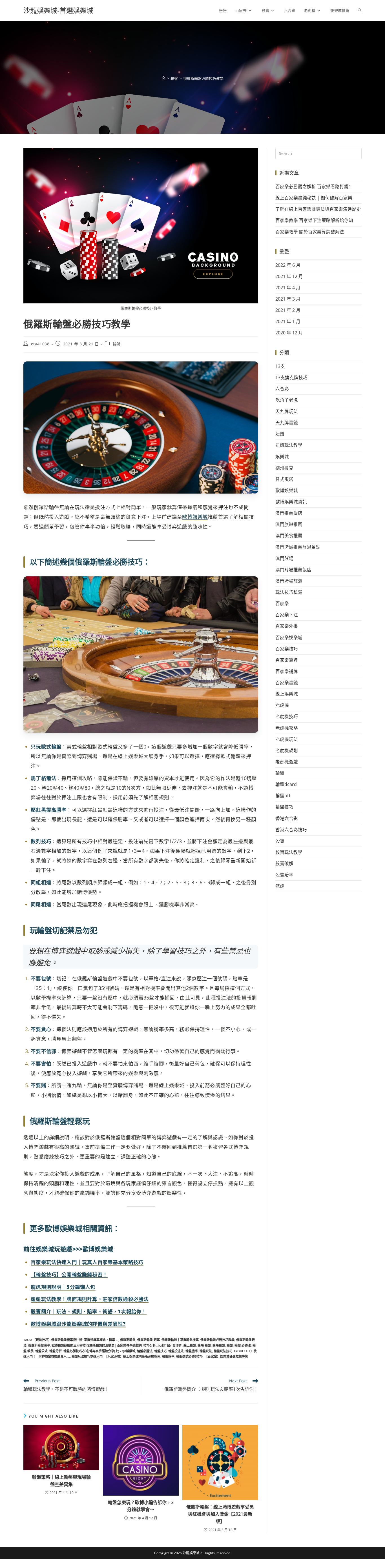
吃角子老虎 (286, 400)
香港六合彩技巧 (291, 830)
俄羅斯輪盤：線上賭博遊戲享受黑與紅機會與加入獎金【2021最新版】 (220, 1514)
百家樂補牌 (286, 671)
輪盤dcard (286, 784)
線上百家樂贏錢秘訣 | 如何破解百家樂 (313, 198)
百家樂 (282, 603)
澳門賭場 (284, 558)
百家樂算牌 (286, 660)
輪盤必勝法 (144, 1351)
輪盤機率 (191, 1351)
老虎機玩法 (286, 739)
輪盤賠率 (168, 1356)
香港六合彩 (286, 818)
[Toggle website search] (360, 10)
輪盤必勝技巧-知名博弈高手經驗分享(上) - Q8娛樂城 (99, 1351)
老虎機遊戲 (286, 762)
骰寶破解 (284, 863)
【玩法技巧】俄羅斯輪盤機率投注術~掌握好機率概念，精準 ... (75, 1340)
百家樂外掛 (286, 626)
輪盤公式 (41, 1351)
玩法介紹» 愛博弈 (170, 1345)
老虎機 (282, 705)
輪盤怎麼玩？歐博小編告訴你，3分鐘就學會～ (141, 1506)
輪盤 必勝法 (242, 1345)
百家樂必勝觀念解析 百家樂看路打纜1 (313, 186)
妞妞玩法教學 (288, 445)
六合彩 (282, 389)
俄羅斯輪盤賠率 (39, 1345)
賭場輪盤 (219, 1345)
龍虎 (279, 886)
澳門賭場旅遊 (288, 581)
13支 (280, 366)
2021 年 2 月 (287, 310)
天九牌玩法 (286, 411)
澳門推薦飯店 (288, 513)
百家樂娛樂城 (288, 637)
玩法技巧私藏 (288, 592)
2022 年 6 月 (287, 265)
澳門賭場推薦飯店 (293, 570)
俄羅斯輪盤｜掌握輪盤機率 (180, 1340)
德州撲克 (284, 468)
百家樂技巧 (286, 649)
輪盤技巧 (160, 1351)
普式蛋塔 (284, 479)
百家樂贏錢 (286, 682)
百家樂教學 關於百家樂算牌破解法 (309, 232)
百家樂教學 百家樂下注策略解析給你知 (314, 220)
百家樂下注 (286, 615)
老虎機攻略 (286, 728)
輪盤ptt (283, 795)
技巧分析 (149, 1345)
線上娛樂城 (286, 694)
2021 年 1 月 (287, 321)
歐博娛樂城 (195, 516)
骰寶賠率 (284, 875)
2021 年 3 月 (287, 299)
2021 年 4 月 (287, 288)
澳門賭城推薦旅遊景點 (297, 547)
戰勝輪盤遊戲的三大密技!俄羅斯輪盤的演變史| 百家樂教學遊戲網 (97, 1345)
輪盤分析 (55, 1351)
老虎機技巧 (286, 716)
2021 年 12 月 (289, 276)
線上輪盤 (189, 1345)
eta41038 (40, 344)
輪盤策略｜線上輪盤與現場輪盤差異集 (61, 1480)
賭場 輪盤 (204, 1345)
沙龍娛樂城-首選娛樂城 (58, 10)
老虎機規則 (286, 750)
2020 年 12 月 (289, 333)
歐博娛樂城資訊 (291, 502)
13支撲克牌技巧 (291, 377)
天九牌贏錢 (286, 422)
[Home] (163, 78)
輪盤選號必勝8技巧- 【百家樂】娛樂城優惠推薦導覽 (212, 1356)
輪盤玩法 (206, 1351)
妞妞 (279, 434)
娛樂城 (282, 457)
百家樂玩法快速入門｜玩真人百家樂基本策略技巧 (87, 1262)
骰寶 (279, 841)
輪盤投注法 (176, 1351)
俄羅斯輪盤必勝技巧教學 (203, 78)
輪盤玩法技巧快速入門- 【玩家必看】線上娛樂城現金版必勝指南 (116, 1356)
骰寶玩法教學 (288, 852)
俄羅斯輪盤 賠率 (148, 1340)
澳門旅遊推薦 (288, 524)
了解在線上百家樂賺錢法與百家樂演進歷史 (318, 209)
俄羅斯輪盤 (128, 1340)
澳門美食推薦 (288, 535)
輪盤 (116, 344)
